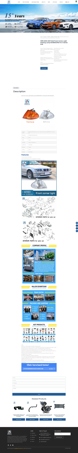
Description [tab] (16, 87)
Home (41, 36)
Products (44, 36)
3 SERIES (52, 36)
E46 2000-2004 (56, 36)
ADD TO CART (18, 419)
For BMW (48, 36)
